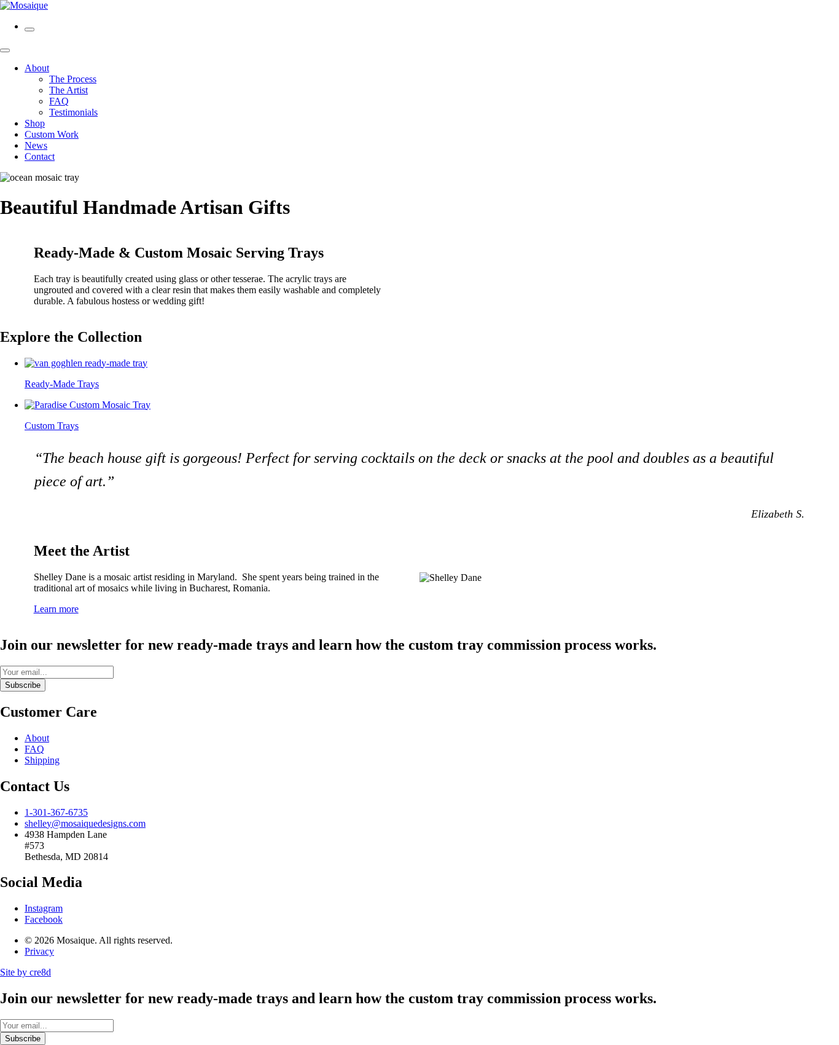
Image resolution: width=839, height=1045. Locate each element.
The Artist (68, 90)
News (36, 145)
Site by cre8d (25, 972)
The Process (72, 79)
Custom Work (52, 134)
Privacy (39, 951)
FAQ (59, 101)
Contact (40, 156)
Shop (35, 123)
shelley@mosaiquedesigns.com (85, 823)
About (37, 68)
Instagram (44, 908)
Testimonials (73, 112)
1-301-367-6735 (56, 812)
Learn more (56, 609)
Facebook (44, 919)
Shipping (42, 760)
